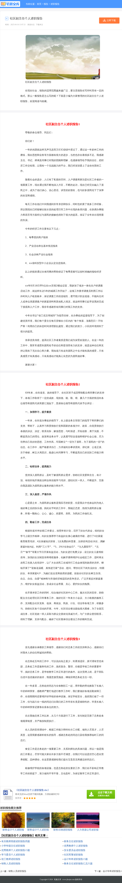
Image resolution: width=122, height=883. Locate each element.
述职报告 (55, 4)
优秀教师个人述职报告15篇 (15, 850)
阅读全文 (31, 25)
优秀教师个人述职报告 (76, 845)
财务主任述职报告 (73, 841)
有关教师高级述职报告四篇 (15, 841)
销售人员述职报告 (10, 863)
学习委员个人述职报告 (13, 854)
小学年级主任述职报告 (13, 845)
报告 (46, 4)
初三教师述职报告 (10, 859)
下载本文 (39, 25)
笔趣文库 (57, 879)
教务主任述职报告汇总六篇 (78, 863)
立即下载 (111, 20)
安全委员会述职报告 (74, 850)
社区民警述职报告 (73, 854)
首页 (39, 4)
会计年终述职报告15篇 (76, 859)
